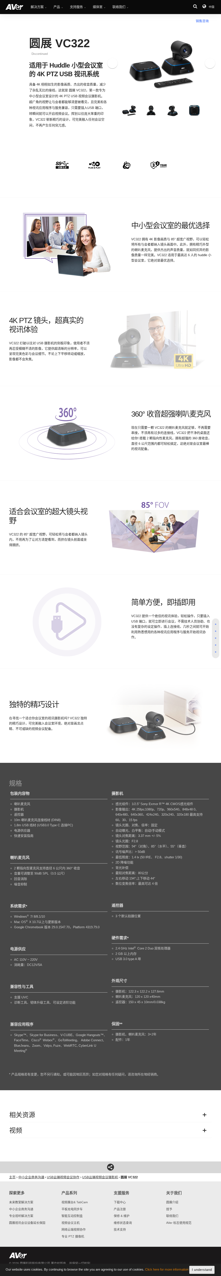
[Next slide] (210, 63)
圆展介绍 (172, 1202)
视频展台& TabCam (75, 1202)
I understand (202, 1269)
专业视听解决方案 (21, 1216)
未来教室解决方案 (21, 1202)
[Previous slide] (112, 63)
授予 (169, 1209)
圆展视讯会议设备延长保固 (27, 1222)
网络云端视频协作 (74, 1229)
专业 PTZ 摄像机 (73, 1236)
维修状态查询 (123, 1222)
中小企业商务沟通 (21, 1209)
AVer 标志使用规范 (178, 1222)
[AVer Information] (14, 7)
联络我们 (172, 1216)
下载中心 (120, 1202)
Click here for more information (166, 1269)
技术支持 (120, 1229)
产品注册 (120, 1209)
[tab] (215, 624)
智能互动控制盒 (72, 1216)
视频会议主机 (71, 1222)
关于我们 (174, 1193)
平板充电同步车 (72, 1209)
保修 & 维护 (121, 1216)
